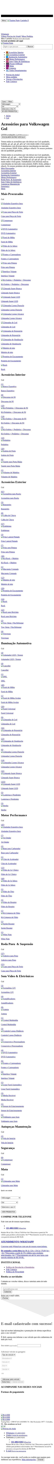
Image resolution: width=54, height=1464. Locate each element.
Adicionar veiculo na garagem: (13, 1352)
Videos (4, 36)
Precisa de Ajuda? (14, 36)
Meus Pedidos (27, 36)
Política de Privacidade (15, 1272)
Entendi (40, 1460)
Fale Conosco (11, 81)
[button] (27, 1440)
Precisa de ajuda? (13, 75)
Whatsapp (5, 34)
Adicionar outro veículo (10, 1379)
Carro (4, 102)
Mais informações (29, 1459)
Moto (10, 102)
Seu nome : (9, 1345)
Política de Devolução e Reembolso (20, 1267)
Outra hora (6, 1382)
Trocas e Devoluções (14, 79)
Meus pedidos (11, 77)
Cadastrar (7, 1292)
